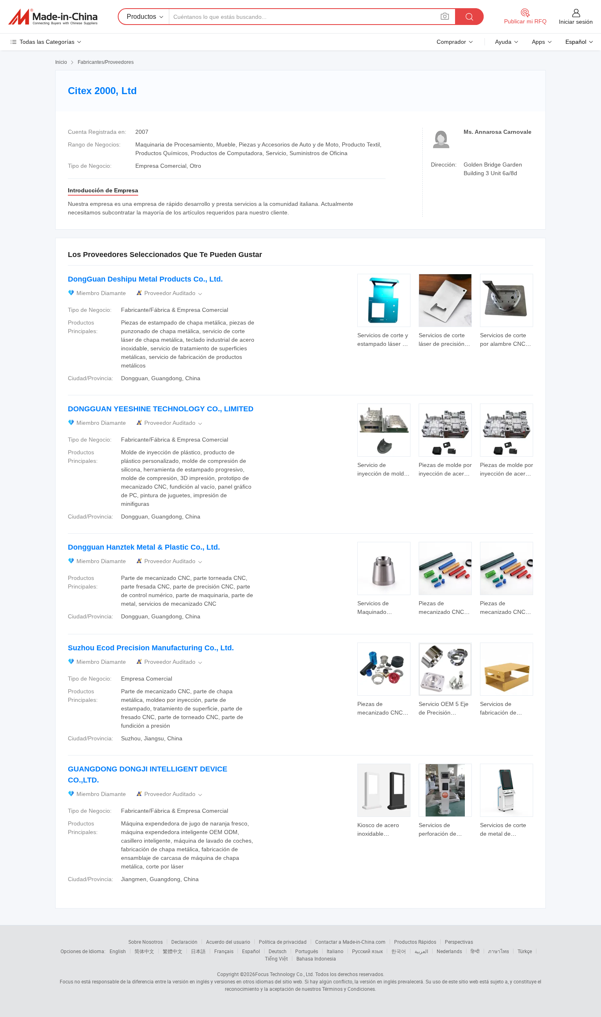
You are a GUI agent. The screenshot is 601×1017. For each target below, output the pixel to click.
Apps (538, 41)
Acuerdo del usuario (228, 941)
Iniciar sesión (576, 21)
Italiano (335, 951)
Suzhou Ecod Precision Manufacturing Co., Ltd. (151, 648)
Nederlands (449, 951)
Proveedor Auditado (174, 293)
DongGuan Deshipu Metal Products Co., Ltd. (145, 279)
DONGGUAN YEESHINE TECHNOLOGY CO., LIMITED (160, 409)
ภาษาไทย (498, 951)
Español (251, 951)
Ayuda (503, 41)
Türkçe (525, 951)
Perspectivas (459, 941)
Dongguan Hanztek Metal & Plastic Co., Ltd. (144, 547)
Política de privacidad (283, 941)
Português (306, 951)
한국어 (398, 951)
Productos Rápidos (415, 941)
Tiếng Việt (276, 958)
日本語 (198, 951)
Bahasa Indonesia (316, 958)
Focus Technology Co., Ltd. (284, 974)
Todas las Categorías (47, 41)
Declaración (184, 941)
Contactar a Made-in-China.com (350, 941)
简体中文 (144, 951)
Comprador (451, 41)
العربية (421, 951)
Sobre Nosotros (145, 941)
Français (223, 951)
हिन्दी (475, 951)
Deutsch (278, 951)
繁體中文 (172, 951)
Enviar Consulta (384, 339)
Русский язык (367, 951)
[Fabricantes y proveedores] (52, 16)
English (118, 951)
